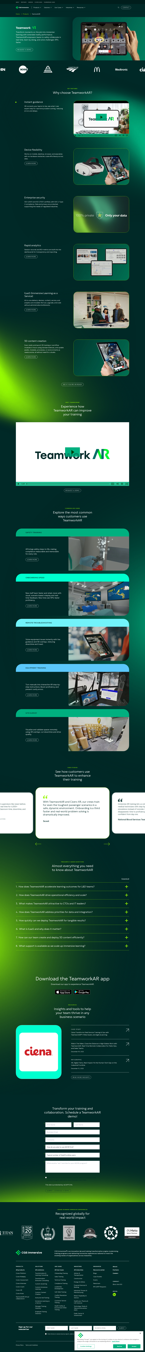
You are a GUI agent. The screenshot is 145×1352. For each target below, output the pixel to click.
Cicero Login (38, 2)
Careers (30, 2)
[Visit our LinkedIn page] (114, 1294)
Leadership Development (59, 1288)
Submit (122, 1328)
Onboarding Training (61, 1273)
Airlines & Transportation (78, 1274)
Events (95, 1280)
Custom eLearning (41, 1284)
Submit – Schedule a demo (58, 1191)
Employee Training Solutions (41, 1312)
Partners (24, 2)
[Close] (140, 1333)
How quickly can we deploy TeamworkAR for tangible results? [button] (52, 920)
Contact (126, 7)
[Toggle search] (118, 7)
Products (26, 14)
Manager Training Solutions (40, 1307)
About (17, 2)
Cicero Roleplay (21, 1276)
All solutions (39, 1270)
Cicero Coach (20, 1287)
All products (20, 1270)
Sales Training (59, 1276)
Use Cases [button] (58, 7)
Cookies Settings (86, 1346)
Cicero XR (19, 1290)
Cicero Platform (21, 1273)
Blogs (95, 1273)
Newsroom (96, 1283)
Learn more (31, 163)
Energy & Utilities (79, 1282)
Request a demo (24, 50)
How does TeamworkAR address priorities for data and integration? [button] (56, 912)
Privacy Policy (19, 1345)
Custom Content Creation (40, 1293)
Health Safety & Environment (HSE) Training (61, 1308)
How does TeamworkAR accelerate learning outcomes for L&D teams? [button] (56, 886)
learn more (32, 559)
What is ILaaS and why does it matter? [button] (40, 929)
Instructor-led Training (42, 1298)
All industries (78, 1270)
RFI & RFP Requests (99, 1287)
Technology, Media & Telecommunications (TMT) (80, 1308)
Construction (78, 1278)
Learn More (115, 1341)
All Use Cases (59, 1270)
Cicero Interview (21, 1283)
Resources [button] (80, 7)
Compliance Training (61, 1283)
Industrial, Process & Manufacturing (80, 1291)
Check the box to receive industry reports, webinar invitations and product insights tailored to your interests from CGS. (71, 1179)
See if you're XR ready (72, 384)
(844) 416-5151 (117, 1284)
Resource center (99, 1270)
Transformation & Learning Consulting (41, 1274)
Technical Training (60, 1280)
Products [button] (36, 7)
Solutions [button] (47, 7)
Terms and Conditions (31, 1345)
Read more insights (81, 1077)
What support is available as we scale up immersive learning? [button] (52, 945)
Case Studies (97, 1276)
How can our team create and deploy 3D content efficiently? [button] (51, 937)
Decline (119, 1346)
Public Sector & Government (79, 1314)
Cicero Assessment (22, 1280)
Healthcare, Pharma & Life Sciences (81, 1302)
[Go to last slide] (38, 844)
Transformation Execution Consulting (42, 1279)
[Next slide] (107, 844)
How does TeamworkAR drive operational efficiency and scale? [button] (53, 895)
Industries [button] (69, 7)
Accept (134, 1346)
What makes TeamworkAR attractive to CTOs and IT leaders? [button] (52, 903)
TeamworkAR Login (49, 2)
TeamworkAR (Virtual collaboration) (22, 1298)
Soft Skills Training (60, 1292)
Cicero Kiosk (20, 1293)
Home (18, 14)
